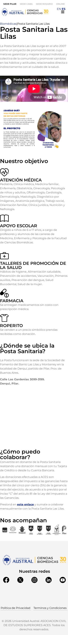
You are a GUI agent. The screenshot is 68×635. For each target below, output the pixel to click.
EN (59, 9)
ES (63, 9)
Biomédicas (8, 23)
